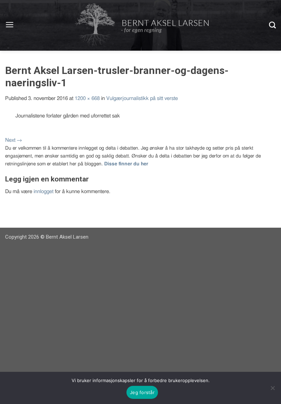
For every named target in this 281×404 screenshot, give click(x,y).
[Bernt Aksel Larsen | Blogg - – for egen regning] (142, 25)
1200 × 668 (87, 98)
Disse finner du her (126, 164)
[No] (272, 387)
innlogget (43, 191)
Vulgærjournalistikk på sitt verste (142, 98)
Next (13, 140)
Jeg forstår (142, 392)
